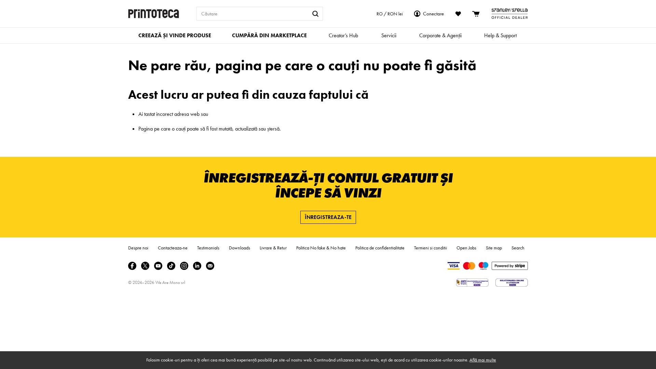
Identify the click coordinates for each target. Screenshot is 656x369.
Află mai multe (482, 360)
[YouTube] (158, 265)
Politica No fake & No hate (321, 248)
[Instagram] (184, 265)
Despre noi (138, 248)
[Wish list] (458, 13)
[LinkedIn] (197, 265)
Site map (494, 248)
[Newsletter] (210, 265)
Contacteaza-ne (173, 248)
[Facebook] (132, 265)
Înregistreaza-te (328, 217)
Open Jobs (466, 248)
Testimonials (208, 248)
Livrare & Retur (273, 248)
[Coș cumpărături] (476, 13)
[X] (145, 265)
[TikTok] (171, 265)
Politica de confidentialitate (380, 248)
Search (517, 248)
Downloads (239, 248)
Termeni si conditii (430, 248)
